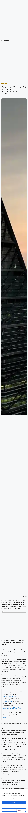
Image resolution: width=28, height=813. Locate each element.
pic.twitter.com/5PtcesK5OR (12, 708)
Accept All (14, 802)
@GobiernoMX (8, 701)
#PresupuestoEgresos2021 (12, 696)
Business (4, 83)
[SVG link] (6, 40)
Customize (14, 806)
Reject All (14, 810)
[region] (14, 801)
